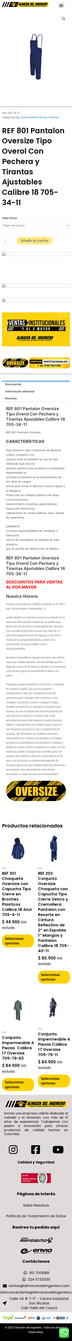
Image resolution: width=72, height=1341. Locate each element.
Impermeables (29, 117)
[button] (61, 5)
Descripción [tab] (13, 384)
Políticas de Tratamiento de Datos (36, 1216)
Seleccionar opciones (14, 940)
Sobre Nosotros (36, 1205)
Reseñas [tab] (11, 398)
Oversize (54, 117)
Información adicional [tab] (19, 391)
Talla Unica (9, 218)
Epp (17, 117)
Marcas (43, 117)
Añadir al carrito (34, 240)
